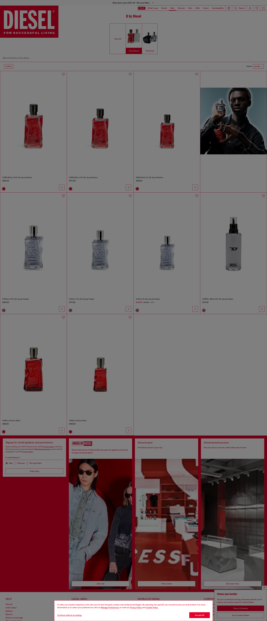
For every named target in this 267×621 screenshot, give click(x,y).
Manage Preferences (110, 607)
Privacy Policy (136, 607)
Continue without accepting (69, 615)
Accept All (199, 615)
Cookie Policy (152, 607)
